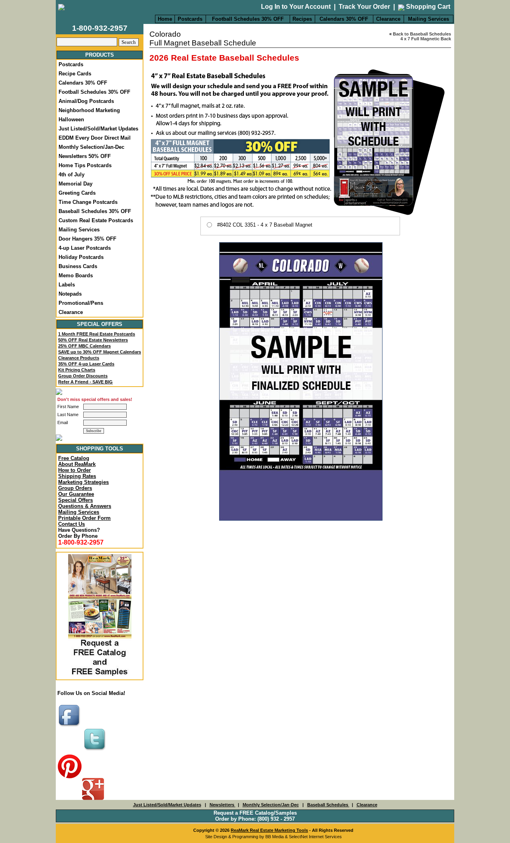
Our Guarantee (76, 494)
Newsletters (222, 804)
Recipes (302, 19)
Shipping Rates (77, 476)
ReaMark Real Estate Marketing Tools (269, 830)
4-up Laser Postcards (85, 248)
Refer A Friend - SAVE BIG (85, 381)
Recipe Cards (75, 74)
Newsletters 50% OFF (85, 156)
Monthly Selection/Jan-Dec (91, 147)
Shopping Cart (427, 6)
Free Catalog (73, 458)
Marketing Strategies (83, 482)
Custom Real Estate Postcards (96, 220)
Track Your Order (364, 6)
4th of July (71, 175)
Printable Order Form (84, 518)
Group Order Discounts (83, 375)
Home (165, 19)
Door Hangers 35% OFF (87, 239)
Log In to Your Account (296, 6)
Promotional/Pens (81, 303)
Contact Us (71, 524)
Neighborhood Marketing (89, 110)
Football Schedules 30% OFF (248, 19)
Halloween (71, 119)
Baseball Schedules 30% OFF (95, 211)
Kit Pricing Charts (76, 369)
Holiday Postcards (81, 257)
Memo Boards (76, 275)
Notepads (70, 294)
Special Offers (75, 500)
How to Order (74, 470)
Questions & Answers (84, 506)
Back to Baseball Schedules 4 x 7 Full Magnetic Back (422, 36)
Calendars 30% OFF (344, 19)
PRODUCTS (99, 55)
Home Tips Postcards (85, 165)
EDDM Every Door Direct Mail (95, 138)
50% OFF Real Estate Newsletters (93, 340)
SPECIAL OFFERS (99, 324)
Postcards (190, 19)
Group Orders (75, 488)
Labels (67, 285)
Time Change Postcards (88, 202)
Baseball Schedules (328, 804)
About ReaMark (77, 464)
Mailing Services (428, 19)
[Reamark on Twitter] (95, 751)
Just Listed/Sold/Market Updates (98, 129)
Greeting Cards (77, 193)
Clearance (388, 19)
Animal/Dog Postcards (86, 101)
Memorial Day (75, 184)
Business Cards (78, 266)
